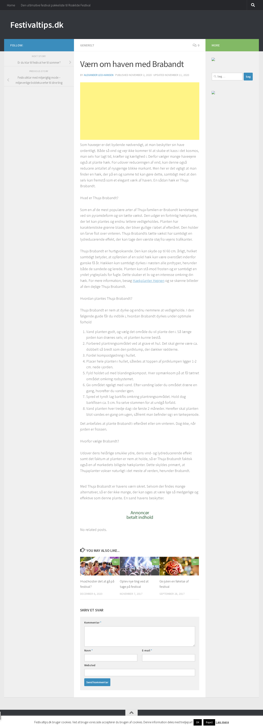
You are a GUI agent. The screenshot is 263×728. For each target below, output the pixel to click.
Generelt (87, 45)
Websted (89, 665)
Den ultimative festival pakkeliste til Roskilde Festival (56, 5)
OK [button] (197, 722)
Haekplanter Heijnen (148, 280)
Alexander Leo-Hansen (98, 75)
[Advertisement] (139, 111)
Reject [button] (209, 722)
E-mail (147, 650)
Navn (88, 650)
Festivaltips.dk (36, 24)
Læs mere (222, 722)
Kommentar (92, 622)
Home (11, 5)
